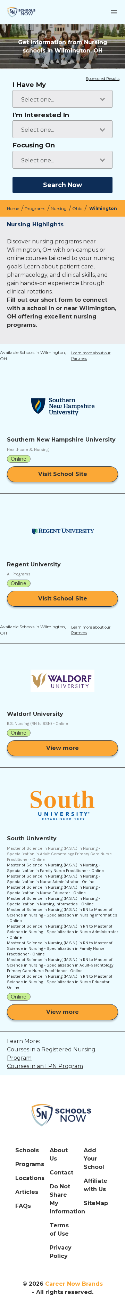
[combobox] (62, 98)
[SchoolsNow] (62, 1115)
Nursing (59, 208)
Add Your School (94, 1158)
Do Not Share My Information (63, 1199)
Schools (27, 1150)
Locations (28, 1178)
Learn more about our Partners (96, 356)
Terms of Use (59, 1229)
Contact (61, 1172)
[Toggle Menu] (114, 12)
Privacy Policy (61, 1251)
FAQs (23, 1206)
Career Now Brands (74, 1283)
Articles (26, 1192)
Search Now (62, 184)
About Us (59, 1154)
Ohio (77, 208)
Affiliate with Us (95, 1185)
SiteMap (96, 1203)
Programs (35, 208)
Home (13, 208)
